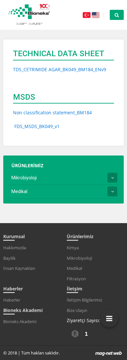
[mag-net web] (108, 353)
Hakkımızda (14, 248)
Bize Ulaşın (77, 310)
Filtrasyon (76, 279)
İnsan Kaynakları (19, 268)
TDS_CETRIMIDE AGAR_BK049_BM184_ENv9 (59, 69)
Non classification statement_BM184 (52, 112)
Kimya (73, 248)
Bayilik (9, 258)
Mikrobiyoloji (24, 177)
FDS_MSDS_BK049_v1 (36, 126)
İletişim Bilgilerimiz (84, 300)
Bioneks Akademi (19, 321)
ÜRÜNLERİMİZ (27, 165)
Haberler (11, 300)
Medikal (19, 191)
